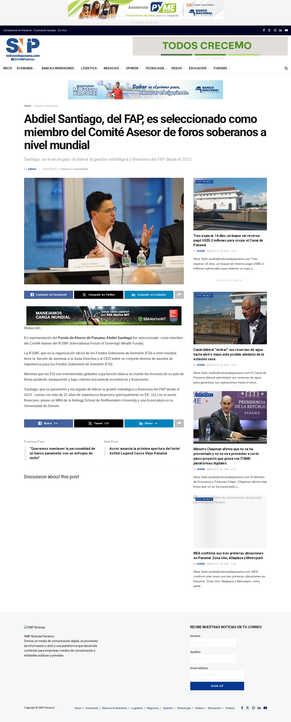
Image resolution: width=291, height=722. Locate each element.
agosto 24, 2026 (219, 469)
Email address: (199, 668)
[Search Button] (286, 68)
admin (32, 169)
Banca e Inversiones (58, 68)
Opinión (132, 68)
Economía (25, 68)
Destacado (204, 181)
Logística (89, 68)
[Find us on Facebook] (264, 30)
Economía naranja (45, 30)
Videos (176, 68)
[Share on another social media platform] (179, 295)
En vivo (62, 30)
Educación (197, 68)
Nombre (195, 636)
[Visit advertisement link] (145, 9)
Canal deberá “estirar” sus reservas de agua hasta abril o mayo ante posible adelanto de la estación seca (228, 354)
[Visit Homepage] (22, 49)
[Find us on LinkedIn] (280, 30)
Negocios (111, 68)
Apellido (195, 652)
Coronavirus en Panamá (17, 30)
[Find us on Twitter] (269, 30)
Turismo (220, 68)
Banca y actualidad (46, 105)
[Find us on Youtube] (286, 30)
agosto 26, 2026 (219, 251)
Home (27, 105)
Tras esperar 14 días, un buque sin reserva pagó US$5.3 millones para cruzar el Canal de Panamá (228, 240)
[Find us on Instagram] (275, 30)
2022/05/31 (50, 169)
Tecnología (154, 68)
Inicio (7, 68)
